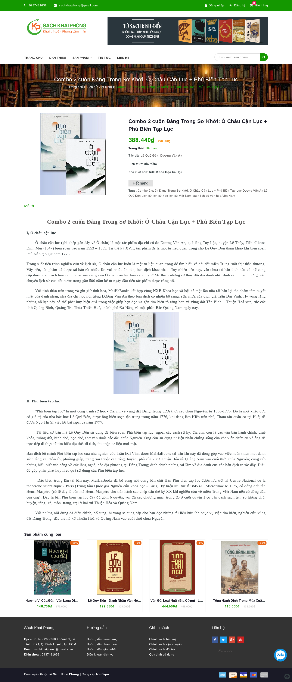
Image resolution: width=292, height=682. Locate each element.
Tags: (133, 190)
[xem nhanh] (57, 567)
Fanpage (225, 650)
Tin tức (104, 57)
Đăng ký (240, 5)
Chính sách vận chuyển (165, 644)
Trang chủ (33, 57)
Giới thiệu (57, 57)
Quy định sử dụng (161, 654)
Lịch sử (147, 195)
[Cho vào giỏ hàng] (47, 567)
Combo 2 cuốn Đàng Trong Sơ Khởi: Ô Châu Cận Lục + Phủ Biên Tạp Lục (190, 190)
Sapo (105, 674)
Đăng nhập (216, 5)
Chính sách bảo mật (163, 639)
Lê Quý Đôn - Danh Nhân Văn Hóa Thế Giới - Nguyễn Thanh (71, 600)
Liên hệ (123, 57)
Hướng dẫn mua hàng (102, 639)
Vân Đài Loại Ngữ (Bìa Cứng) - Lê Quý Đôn (120, 600)
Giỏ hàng (260, 5)
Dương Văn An (253, 190)
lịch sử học (160, 195)
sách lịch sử (201, 195)
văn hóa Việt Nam (222, 195)
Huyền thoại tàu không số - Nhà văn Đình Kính (248, 600)
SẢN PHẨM (81, 57)
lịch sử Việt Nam (180, 195)
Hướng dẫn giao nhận (102, 649)
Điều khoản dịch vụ (100, 654)
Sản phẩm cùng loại (42, 534)
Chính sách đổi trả (162, 649)
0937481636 (38, 5)
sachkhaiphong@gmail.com (78, 5)
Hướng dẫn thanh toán (103, 644)
